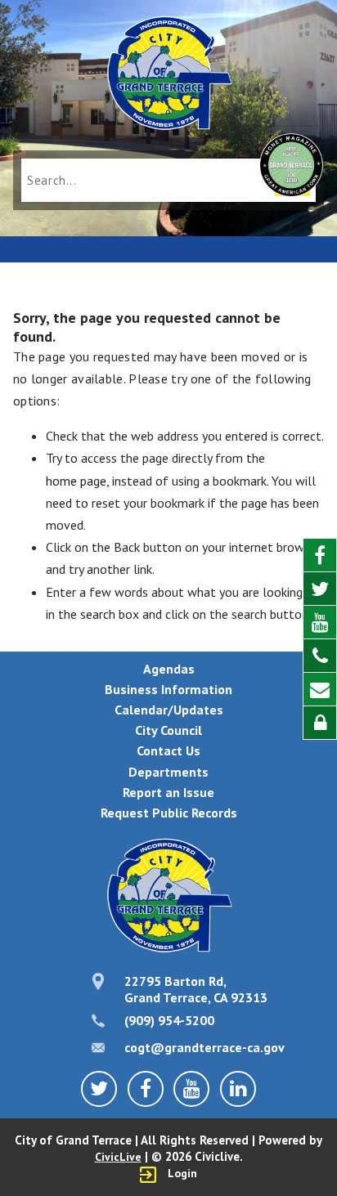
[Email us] (319, 689)
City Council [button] (168, 730)
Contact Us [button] (168, 750)
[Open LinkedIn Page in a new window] (238, 1089)
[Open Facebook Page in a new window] (319, 555)
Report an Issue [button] (168, 792)
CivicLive (118, 1156)
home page (76, 481)
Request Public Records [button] (169, 812)
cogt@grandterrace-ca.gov (204, 1047)
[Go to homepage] (168, 75)
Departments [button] (168, 772)
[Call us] (319, 656)
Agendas (169, 669)
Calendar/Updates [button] (169, 709)
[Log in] (319, 722)
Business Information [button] (168, 689)
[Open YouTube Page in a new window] (319, 622)
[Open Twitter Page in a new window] (319, 589)
